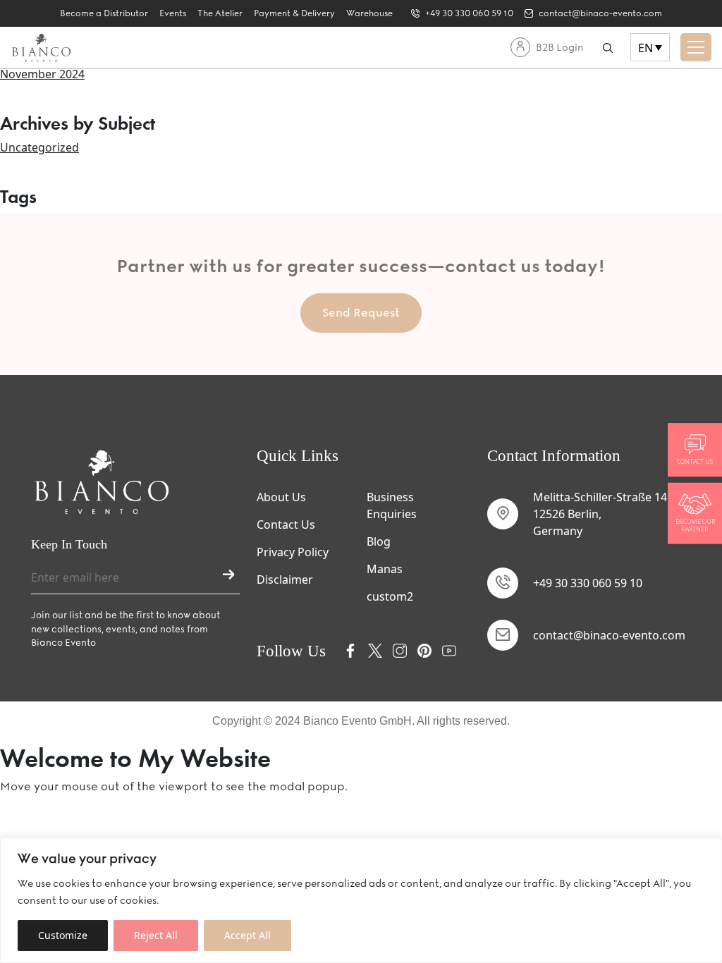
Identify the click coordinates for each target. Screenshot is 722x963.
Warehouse (369, 13)
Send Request (361, 312)
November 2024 (42, 74)
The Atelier (220, 13)
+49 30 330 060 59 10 (587, 583)
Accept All (247, 935)
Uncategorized (39, 147)
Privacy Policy (293, 552)
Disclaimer (285, 579)
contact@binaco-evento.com (609, 635)
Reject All (156, 935)
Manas (385, 569)
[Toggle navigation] (695, 47)
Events (172, 13)
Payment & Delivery (294, 13)
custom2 (390, 596)
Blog (379, 541)
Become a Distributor (104, 13)
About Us (281, 497)
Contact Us (286, 524)
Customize (62, 935)
